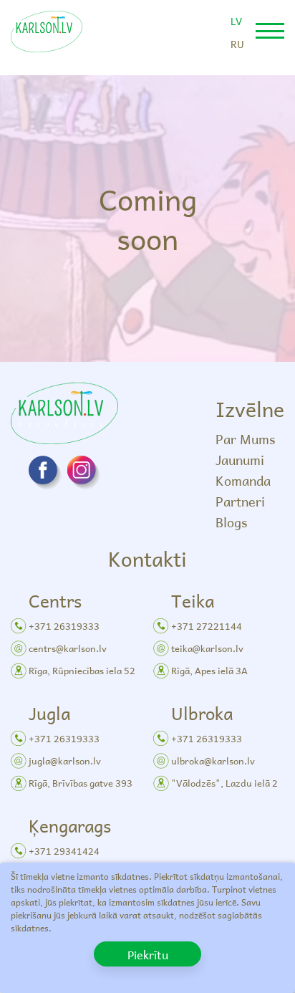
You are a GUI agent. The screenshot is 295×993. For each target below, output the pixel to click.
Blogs (231, 522)
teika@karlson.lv (207, 648)
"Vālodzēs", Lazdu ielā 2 (224, 782)
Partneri (240, 501)
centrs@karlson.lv (68, 648)
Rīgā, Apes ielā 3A (209, 670)
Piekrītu (147, 954)
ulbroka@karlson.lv (213, 760)
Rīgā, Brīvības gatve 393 (80, 782)
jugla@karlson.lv (65, 760)
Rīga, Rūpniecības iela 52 (82, 670)
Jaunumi (240, 459)
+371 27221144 (206, 625)
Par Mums (245, 438)
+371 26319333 (64, 625)
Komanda (243, 480)
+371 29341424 (64, 850)
